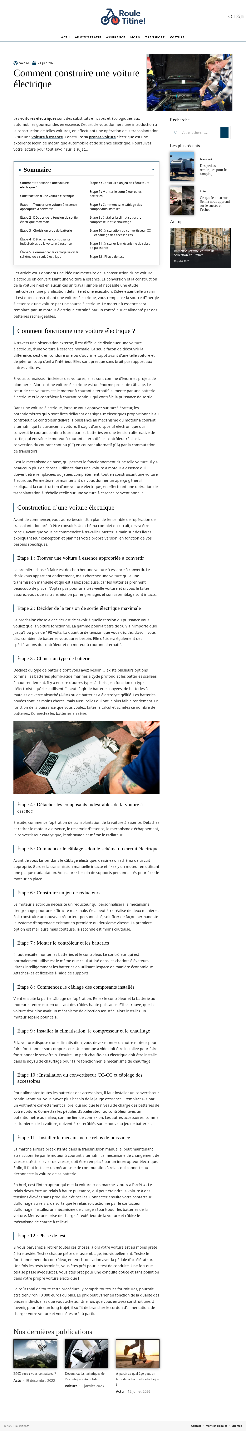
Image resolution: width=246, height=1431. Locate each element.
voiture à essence (47, 136)
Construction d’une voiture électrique (47, 196)
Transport (206, 159)
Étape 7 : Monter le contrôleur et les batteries (116, 193)
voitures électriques (38, 118)
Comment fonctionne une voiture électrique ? (44, 185)
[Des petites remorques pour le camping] (182, 166)
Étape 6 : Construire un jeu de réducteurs (119, 183)
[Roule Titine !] (123, 16)
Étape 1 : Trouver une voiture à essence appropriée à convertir (48, 207)
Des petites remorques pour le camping (213, 170)
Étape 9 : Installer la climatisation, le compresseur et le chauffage (115, 219)
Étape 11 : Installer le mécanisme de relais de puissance (120, 245)
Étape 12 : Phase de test (107, 256)
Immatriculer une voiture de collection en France (194, 253)
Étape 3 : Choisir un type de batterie (46, 230)
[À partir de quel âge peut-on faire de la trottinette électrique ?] (137, 1354)
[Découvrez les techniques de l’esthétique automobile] (86, 1354)
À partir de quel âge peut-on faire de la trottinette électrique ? (137, 1379)
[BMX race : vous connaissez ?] (35, 1354)
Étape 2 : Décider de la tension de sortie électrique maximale (49, 219)
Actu (17, 1380)
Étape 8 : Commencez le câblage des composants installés (116, 207)
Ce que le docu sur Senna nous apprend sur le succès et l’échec (215, 204)
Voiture (71, 1386)
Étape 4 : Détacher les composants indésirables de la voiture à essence (46, 241)
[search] (230, 16)
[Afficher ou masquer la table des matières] (102, 169)
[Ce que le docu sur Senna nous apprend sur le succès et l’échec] (182, 200)
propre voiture (102, 136)
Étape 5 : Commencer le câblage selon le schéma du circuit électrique (49, 254)
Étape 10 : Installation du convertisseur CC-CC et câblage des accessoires (121, 232)
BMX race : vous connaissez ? (34, 1373)
